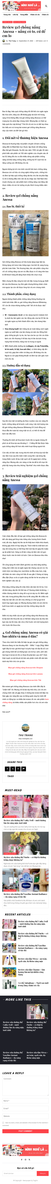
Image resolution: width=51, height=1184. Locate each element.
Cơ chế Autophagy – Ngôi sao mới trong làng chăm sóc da (33, 984)
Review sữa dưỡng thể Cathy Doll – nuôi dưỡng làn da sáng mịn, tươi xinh (25, 821)
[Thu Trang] (4, 41)
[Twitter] (29, 1159)
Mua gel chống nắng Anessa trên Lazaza (25, 674)
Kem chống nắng (19, 22)
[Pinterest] (18, 769)
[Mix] (23, 769)
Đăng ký (43, 1173)
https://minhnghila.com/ (25, 738)
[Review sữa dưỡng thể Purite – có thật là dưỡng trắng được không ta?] (25, 843)
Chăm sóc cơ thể (10, 817)
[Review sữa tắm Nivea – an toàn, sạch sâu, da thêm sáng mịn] (9, 960)
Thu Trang (12, 41)
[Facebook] (7, 769)
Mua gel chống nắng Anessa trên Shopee (25, 668)
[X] (12, 769)
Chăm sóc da (7, 22)
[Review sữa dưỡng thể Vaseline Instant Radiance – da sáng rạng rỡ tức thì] (25, 880)
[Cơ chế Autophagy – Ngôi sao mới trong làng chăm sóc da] (9, 984)
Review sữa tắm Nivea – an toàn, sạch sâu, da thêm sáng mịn (32, 960)
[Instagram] (25, 1159)
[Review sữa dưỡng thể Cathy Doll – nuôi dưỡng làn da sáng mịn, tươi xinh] (25, 806)
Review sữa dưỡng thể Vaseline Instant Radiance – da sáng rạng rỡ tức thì (25, 895)
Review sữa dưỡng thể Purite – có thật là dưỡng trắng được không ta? (33, 936)
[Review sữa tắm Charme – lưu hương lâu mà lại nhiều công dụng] (9, 972)
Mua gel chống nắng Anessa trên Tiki (25, 680)
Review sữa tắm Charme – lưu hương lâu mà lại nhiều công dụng (31, 972)
